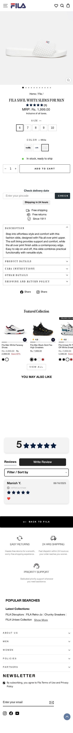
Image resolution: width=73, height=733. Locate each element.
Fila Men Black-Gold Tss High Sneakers (41, 346)
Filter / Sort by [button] (17, 472)
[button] (36, 105)
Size (36, 121)
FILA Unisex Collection (19, 620)
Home (33, 94)
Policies (10, 659)
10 (52, 127)
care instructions (20, 268)
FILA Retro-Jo (34, 615)
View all (36, 367)
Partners (10, 667)
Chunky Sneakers (54, 615)
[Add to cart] (25, 340)
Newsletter (19, 676)
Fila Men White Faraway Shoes (12, 346)
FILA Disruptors (15, 615)
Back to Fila (39, 522)
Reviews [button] (10, 462)
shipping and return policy (27, 281)
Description (14, 228)
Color (36, 140)
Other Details (16, 275)
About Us (10, 633)
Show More (41, 620)
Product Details (18, 261)
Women (8, 650)
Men (6, 641)
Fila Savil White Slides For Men (13, 412)
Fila (40, 94)
